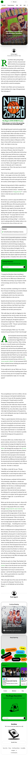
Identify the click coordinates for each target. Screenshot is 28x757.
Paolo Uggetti (14, 54)
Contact (5, 690)
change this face (17, 191)
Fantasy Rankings (11, 5)
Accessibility (23, 748)
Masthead (14, 690)
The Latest (3, 5)
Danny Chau (9, 630)
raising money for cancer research (13, 508)
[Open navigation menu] (26, 2)
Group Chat (23, 683)
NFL (20, 5)
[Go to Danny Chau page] (4, 630)
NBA (17, 5)
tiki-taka (24, 448)
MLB (24, 5)
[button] (14, 2)
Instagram (13, 750)
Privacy (9, 748)
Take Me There (14, 742)
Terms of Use (5, 748)
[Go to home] (2, 2)
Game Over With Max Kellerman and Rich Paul (10, 683)
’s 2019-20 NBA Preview (12, 121)
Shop (23, 690)
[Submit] (24, 267)
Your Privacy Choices (16, 748)
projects (3, 565)
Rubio (2, 448)
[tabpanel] (14, 232)
